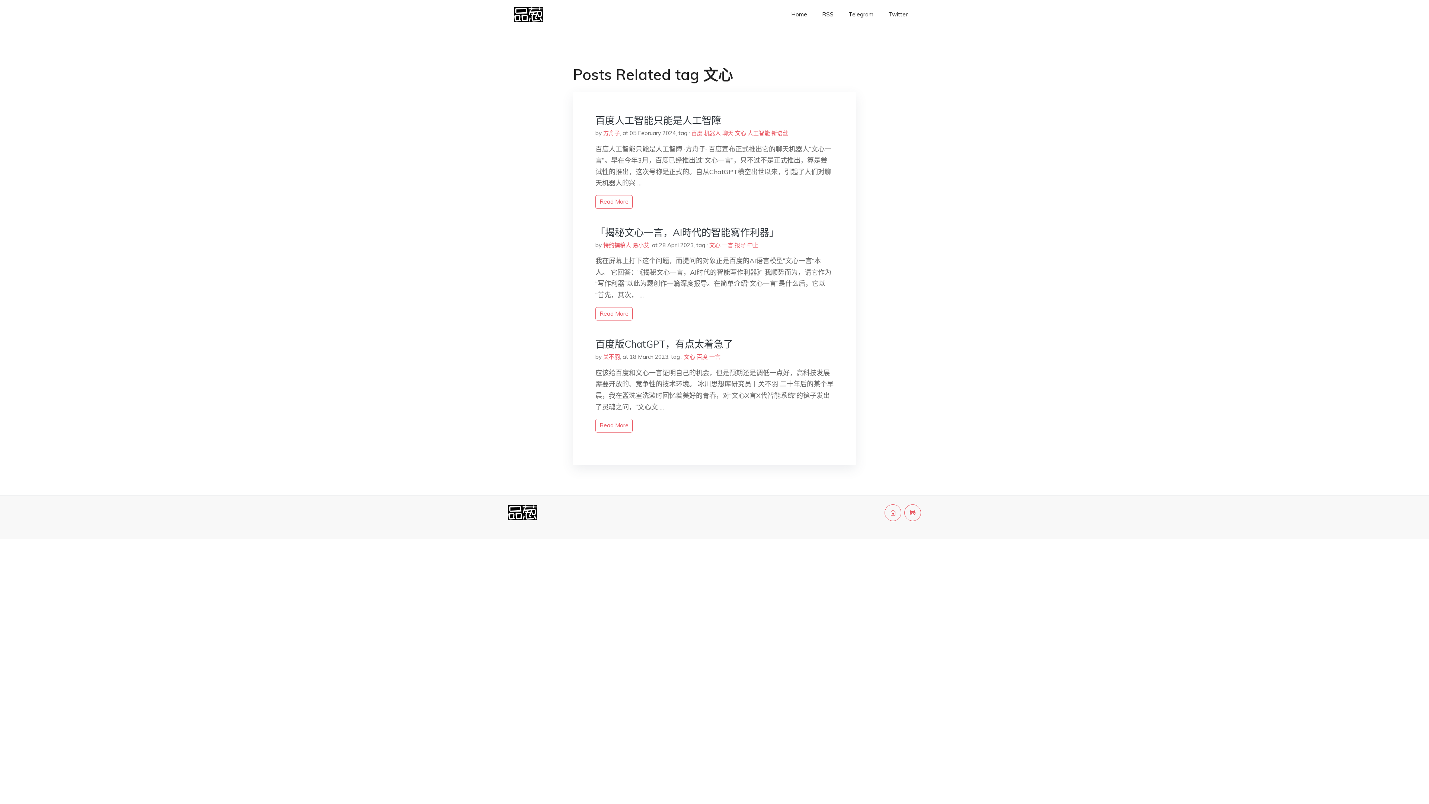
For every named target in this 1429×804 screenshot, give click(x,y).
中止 (752, 245)
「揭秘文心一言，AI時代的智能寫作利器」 (687, 232)
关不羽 (611, 356)
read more (614, 201)
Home (799, 14)
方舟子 (611, 133)
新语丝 (779, 133)
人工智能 (759, 133)
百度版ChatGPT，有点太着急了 (664, 344)
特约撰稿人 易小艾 (626, 245)
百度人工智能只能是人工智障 (658, 120)
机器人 (712, 133)
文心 (740, 133)
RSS (828, 14)
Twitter (898, 14)
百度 (697, 133)
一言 (727, 245)
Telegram (860, 14)
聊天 (727, 133)
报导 (740, 245)
